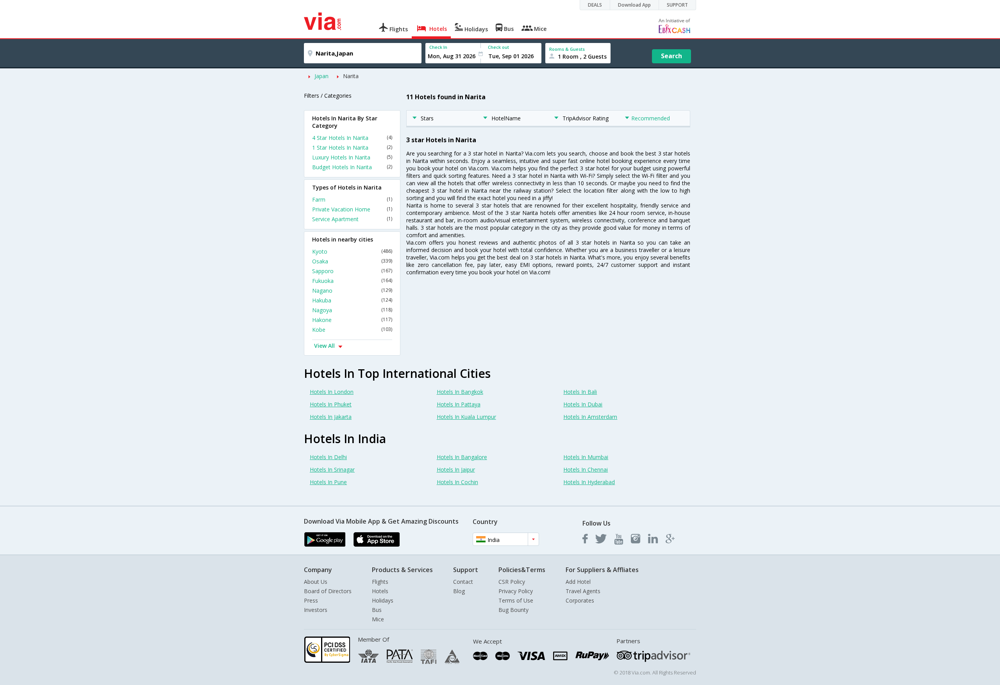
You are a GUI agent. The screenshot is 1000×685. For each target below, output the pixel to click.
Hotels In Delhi (328, 457)
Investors (315, 609)
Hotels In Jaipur (456, 469)
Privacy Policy (515, 591)
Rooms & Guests (567, 49)
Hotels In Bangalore (462, 457)
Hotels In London (332, 391)
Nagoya (352, 310)
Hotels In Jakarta (331, 416)
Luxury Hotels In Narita (352, 157)
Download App (634, 5)
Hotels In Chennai (585, 469)
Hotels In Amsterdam (590, 416)
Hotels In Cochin (457, 482)
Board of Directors (328, 591)
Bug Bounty (513, 609)
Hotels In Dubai (582, 404)
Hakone (352, 320)
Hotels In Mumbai (585, 457)
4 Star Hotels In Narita (352, 137)
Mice (378, 619)
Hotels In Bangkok (460, 391)
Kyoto (352, 251)
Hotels (380, 591)
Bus (377, 609)
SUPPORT (677, 5)
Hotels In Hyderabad (589, 482)
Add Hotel (578, 581)
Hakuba (352, 300)
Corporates (580, 600)
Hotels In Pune (328, 482)
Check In (438, 47)
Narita (351, 76)
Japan (321, 76)
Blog (459, 591)
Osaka (352, 261)
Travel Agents (583, 591)
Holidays (382, 600)
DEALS (595, 5)
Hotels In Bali (580, 391)
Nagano (352, 290)
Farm (352, 199)
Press (311, 600)
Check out (498, 47)
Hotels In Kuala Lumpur (466, 416)
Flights (380, 581)
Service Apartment (352, 219)
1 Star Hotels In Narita (352, 147)
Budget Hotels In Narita (352, 167)
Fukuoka (352, 280)
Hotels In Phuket (331, 404)
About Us (315, 581)
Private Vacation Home (352, 209)
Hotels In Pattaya (458, 404)
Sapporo (352, 271)
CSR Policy (511, 581)
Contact (463, 581)
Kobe (352, 329)
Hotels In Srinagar (332, 469)
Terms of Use (515, 600)
